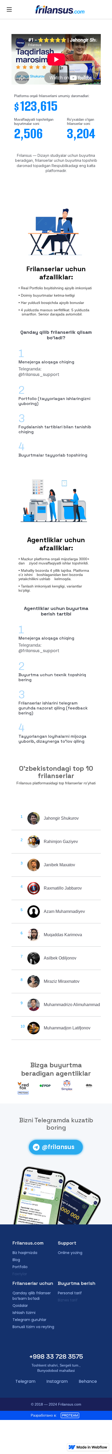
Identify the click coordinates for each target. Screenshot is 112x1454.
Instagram (57, 1381)
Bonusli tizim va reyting (33, 1326)
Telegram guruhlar (29, 1319)
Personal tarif (70, 1293)
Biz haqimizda (25, 1252)
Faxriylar (20, 1274)
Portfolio (20, 1266)
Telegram (25, 1381)
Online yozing (70, 1252)
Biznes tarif (68, 1300)
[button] (9, 9)
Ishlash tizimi (24, 1312)
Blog (16, 1259)
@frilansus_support (38, 374)
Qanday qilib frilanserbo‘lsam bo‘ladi (32, 1295)
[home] (59, 9)
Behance (88, 1381)
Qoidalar (20, 1305)
